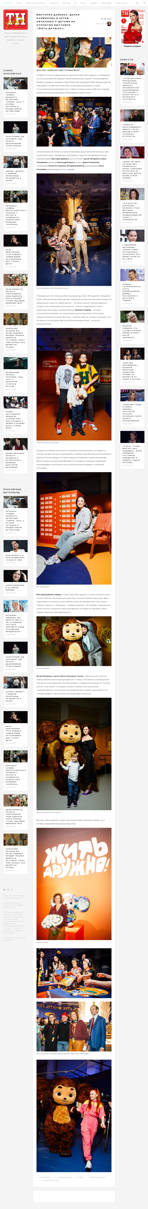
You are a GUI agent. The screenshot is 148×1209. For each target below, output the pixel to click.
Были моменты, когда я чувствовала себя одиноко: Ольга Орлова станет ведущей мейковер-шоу (15, 296)
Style (83, 3)
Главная (6, 3)
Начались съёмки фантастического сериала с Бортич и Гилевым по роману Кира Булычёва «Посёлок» (16, 215)
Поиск (137, 3)
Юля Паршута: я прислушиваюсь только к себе (15, 558)
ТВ (75, 3)
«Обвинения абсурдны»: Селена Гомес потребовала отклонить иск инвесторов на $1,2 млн (131, 252)
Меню (144, 3)
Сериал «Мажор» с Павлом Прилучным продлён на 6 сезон (15, 175)
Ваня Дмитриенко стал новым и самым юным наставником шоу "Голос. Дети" (14, 257)
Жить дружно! (44, 1177)
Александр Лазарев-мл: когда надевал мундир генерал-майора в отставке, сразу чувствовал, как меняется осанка (15, 338)
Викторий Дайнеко (98, 1177)
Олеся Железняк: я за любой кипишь (15, 587)
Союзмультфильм (65, 1177)
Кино (19, 3)
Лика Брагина (101, 23)
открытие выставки (51, 1180)
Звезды (66, 3)
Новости (54, 3)
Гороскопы (122, 3)
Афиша (94, 3)
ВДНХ (81, 1177)
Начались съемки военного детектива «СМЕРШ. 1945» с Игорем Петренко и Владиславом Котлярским (15, 102)
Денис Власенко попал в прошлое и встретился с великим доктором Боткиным (15, 460)
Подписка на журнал (132, 46)
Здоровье (107, 3)
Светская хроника (36, 3)
